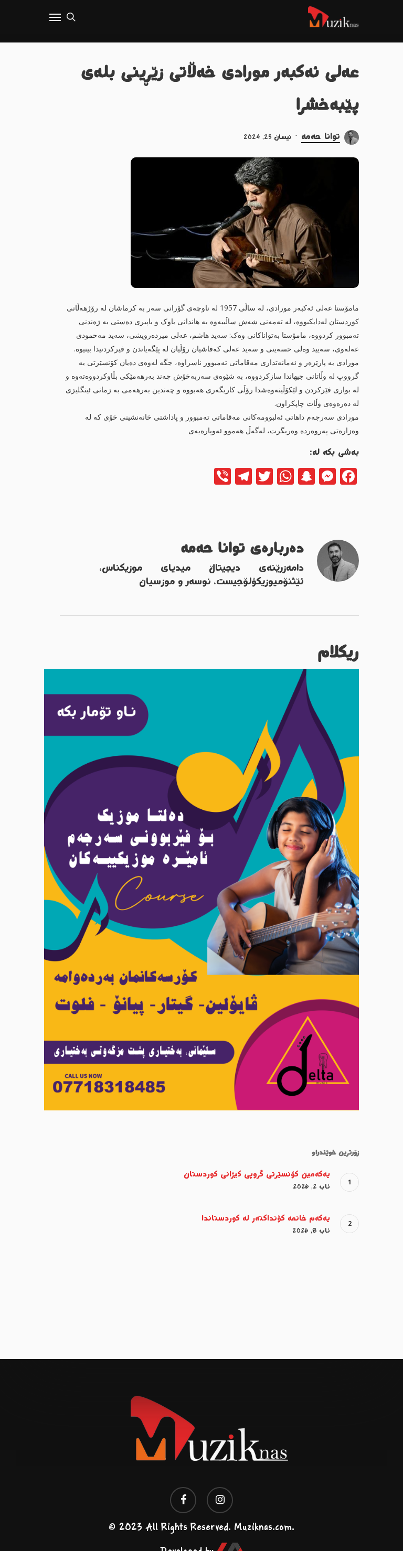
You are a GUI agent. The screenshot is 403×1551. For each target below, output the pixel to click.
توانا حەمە (320, 137)
